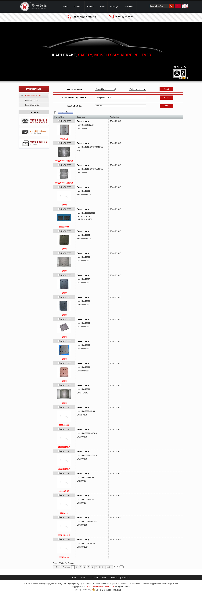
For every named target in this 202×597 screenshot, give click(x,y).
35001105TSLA (64, 447)
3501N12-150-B (64, 535)
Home (74, 578)
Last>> (109, 567)
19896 (64, 403)
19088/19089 (64, 227)
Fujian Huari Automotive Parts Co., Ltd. (100, 587)
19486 (64, 271)
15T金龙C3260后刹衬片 (64, 183)
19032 (64, 205)
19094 (64, 249)
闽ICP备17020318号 (83, 590)
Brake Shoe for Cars (32, 105)
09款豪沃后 (64, 139)
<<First (56, 567)
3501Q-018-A (64, 557)
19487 (64, 293)
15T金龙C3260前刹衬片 (64, 161)
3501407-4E (64, 491)
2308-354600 (64, 425)
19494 (64, 337)
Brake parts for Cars (33, 96)
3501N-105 (64, 513)
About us (84, 578)
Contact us (126, 578)
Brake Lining (83, 121)
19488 (64, 315)
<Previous (66, 567)
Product (95, 578)
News (104, 578)
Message (114, 578)
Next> (101, 567)
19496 (64, 381)
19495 (64, 359)
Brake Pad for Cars (32, 100)
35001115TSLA (64, 469)
